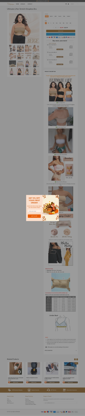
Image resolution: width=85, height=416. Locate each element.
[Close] (57, 196)
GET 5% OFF (34, 216)
